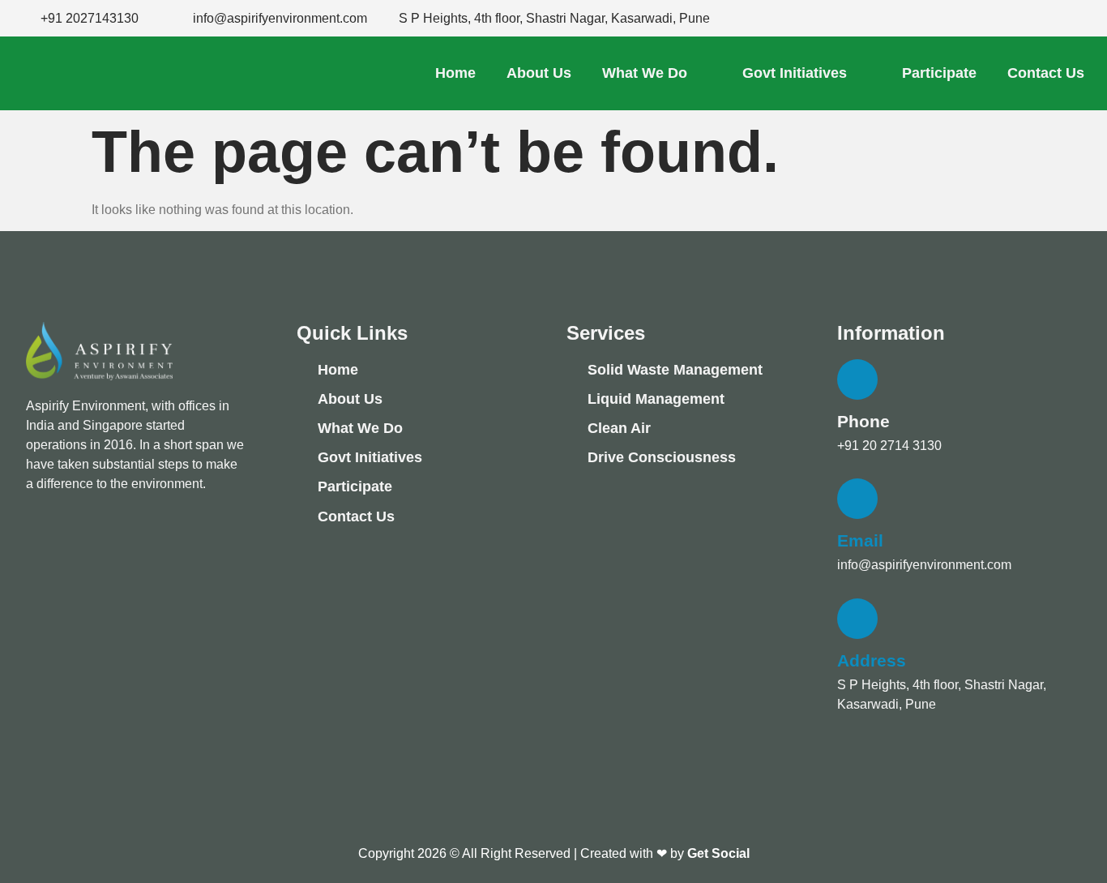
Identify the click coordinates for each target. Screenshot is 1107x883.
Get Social (718, 853)
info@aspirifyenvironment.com (280, 18)
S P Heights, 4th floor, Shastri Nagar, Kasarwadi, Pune (554, 18)
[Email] (857, 498)
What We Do (644, 73)
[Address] (857, 618)
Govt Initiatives (794, 73)
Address (871, 660)
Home (455, 73)
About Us (538, 73)
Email (860, 540)
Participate (939, 73)
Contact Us (1045, 73)
